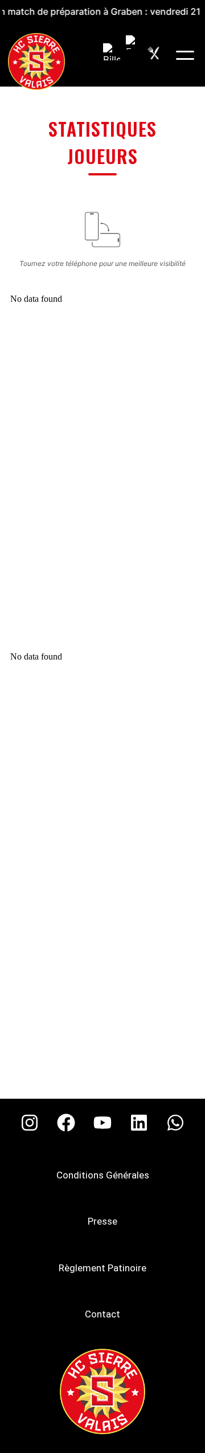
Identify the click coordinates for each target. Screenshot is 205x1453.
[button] (185, 55)
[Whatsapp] (175, 1122)
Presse (102, 1221)
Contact (102, 1314)
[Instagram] (29, 1122)
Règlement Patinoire (102, 1268)
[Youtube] (102, 1122)
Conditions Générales (102, 1175)
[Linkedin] (139, 1122)
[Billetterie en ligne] (111, 51)
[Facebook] (66, 1122)
